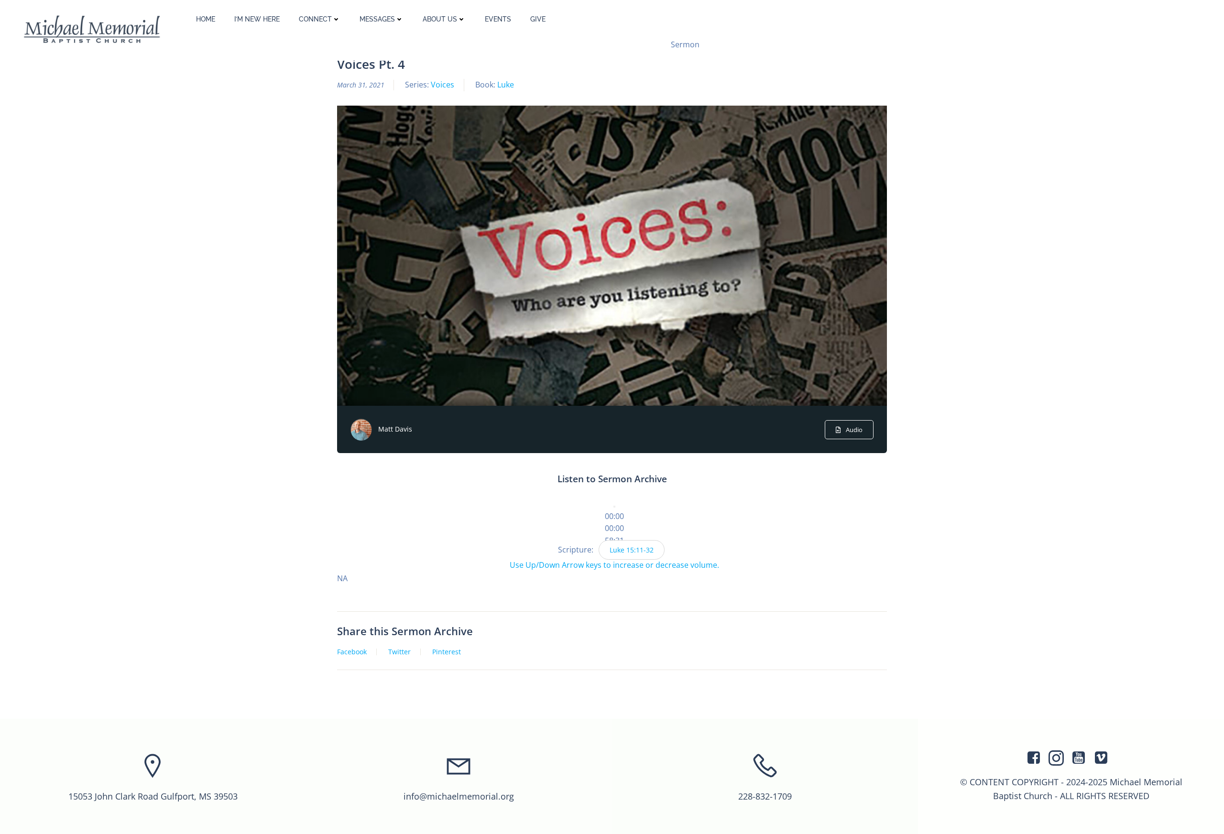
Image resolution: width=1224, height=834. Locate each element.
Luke (505, 84)
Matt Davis (395, 428)
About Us (440, 19)
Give (538, 19)
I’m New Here (257, 19)
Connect (315, 19)
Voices (442, 84)
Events (498, 19)
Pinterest (446, 652)
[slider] (614, 528)
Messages (377, 19)
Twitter (399, 652)
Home (205, 19)
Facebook (352, 652)
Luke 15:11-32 (632, 549)
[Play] (614, 507)
